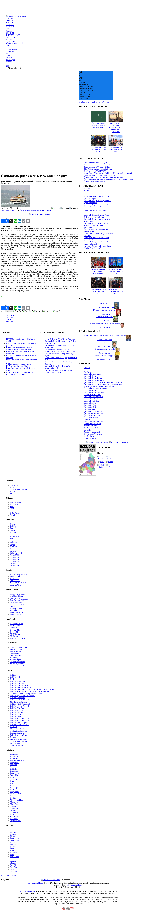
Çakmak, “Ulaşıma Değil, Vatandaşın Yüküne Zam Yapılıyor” (58, 371)
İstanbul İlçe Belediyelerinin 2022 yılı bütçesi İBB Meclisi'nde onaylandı (19, 348)
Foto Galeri (10, 51)
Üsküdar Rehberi (12, 49)
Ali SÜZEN (14, 579)
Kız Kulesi (87, 372)
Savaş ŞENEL (15, 585)
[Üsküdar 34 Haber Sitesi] (16, 16)
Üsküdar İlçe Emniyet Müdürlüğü (96, 388)
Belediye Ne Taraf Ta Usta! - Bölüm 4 (97, 167)
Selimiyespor (15, 658)
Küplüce (13, 798)
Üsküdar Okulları (90, 405)
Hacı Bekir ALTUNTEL (19, 600)
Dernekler (13, 547)
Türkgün (13, 863)
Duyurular (87, 430)
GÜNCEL (9, 18)
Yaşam (12, 541)
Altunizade (14, 759)
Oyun (8, 56)
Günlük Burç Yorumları (92, 424)
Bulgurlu (13, 769)
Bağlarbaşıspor (15, 651)
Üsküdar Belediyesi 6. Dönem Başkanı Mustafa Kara (103, 384)
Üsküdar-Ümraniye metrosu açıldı (18, 364)
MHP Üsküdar (15, 634)
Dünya (12, 842)
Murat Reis (14, 804)
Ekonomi (13, 543)
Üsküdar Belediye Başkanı (93, 378)
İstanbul (14, 210)
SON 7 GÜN (88, 189)
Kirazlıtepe (14, 788)
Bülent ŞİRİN (15, 577)
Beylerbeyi (14, 767)
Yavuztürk (14, 819)
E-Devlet (87, 420)
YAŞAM (9, 31)
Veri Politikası (89, 436)
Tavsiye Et (9, 319)
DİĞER (8, 45)
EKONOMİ (10, 33)
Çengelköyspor (15, 655)
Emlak (12, 549)
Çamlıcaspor (14, 653)
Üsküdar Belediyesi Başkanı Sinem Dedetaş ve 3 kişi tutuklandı (96, 216)
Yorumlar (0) (10, 315)
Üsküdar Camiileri (90, 409)
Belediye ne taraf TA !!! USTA (95, 171)
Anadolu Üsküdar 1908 (18, 647)
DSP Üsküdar (15, 630)
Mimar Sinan (15, 802)
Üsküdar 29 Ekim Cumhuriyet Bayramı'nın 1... (98, 271)
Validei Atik (14, 817)
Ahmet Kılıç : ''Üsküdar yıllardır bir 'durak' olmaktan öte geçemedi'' (108, 173)
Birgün (12, 836)
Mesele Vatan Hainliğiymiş (105, 356)
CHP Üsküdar (15, 628)
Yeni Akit (13, 865)
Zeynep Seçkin (15, 598)
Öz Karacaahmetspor (17, 662)
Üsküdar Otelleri (90, 407)
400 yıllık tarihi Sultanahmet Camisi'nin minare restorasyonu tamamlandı (115, 127)
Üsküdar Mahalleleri (91, 390)
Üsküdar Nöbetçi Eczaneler (94, 399)
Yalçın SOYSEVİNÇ (18, 583)
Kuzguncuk (14, 792)
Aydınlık (13, 834)
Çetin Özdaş (14, 606)
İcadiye (12, 781)
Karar (12, 851)
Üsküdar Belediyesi (91, 376)
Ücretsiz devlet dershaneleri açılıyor (96, 181)
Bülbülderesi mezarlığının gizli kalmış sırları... (100, 175)
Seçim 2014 (14, 561)
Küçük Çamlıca (15, 794)
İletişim (12, 487)
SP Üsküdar (14, 636)
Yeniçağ (13, 869)
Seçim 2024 (14, 555)
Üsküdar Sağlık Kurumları (93, 413)
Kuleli (12, 790)
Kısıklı (12, 785)
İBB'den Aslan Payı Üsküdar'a (17, 366)
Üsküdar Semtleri (90, 403)
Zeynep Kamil (15, 821)
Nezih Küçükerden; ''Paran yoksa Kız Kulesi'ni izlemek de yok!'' (20, 373)
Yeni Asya (14, 871)
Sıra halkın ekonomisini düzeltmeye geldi (105, 323)
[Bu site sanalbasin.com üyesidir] (68, 910)
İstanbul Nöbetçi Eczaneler (93, 422)
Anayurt (13, 832)
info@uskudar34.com (74, 885)
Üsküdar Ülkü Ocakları (18, 638)
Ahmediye (14, 756)
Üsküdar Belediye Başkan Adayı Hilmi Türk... (115, 271)
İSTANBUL (10, 23)
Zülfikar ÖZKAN (16, 613)
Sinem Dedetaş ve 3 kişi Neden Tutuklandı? (60, 339)
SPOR (8, 29)
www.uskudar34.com (35, 883)
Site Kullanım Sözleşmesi (93, 434)
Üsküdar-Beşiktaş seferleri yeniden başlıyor (35, 210)
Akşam (12, 830)
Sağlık (12, 545)
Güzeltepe (13, 779)
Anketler (9, 58)
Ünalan (12, 814)
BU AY (86, 191)
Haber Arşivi (10, 60)
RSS (7, 66)
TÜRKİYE (10, 25)
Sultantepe (14, 812)
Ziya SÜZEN (15, 581)
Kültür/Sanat (14, 536)
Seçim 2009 (14, 565)
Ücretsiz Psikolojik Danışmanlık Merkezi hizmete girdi (103, 177)
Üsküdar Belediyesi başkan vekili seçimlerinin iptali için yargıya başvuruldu (60, 350)
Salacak (13, 806)
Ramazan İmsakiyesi (91, 426)
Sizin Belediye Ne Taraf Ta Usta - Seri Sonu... (100, 165)
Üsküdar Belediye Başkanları (94, 380)
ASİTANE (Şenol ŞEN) (19, 575)
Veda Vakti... (104, 303)
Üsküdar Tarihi (89, 370)
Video (8, 53)
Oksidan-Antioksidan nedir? (105, 349)
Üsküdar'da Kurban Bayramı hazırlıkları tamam (98, 149)
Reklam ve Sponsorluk (92, 432)
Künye (12, 491)
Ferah (12, 777)
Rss (11, 493)
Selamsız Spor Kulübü (18, 666)
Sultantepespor (15, 660)
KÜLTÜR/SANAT (13, 35)
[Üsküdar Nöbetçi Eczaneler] (97, 442)
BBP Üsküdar (15, 626)
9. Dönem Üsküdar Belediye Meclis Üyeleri (100, 386)
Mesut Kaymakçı (16, 602)
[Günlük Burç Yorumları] (118, 442)
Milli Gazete (14, 857)
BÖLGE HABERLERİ (14, 43)
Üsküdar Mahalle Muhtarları (94, 393)
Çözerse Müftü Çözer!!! (104, 317)
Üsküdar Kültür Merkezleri (93, 397)
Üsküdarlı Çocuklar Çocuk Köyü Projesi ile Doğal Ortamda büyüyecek (109, 179)
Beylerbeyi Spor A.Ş (17, 649)
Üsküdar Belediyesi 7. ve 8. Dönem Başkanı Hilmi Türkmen (106, 382)
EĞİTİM (9, 39)
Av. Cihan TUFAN (17, 596)
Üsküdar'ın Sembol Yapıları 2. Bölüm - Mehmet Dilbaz (99, 125)
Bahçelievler (14, 763)
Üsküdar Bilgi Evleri (91, 401)
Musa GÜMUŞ (15, 615)
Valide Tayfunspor (16, 664)
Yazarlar (8, 62)
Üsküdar (87, 368)
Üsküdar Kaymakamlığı (92, 374)
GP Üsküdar (14, 632)
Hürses (12, 846)
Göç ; (105, 342)
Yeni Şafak (14, 867)
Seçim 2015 (14, 559)
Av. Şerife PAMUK (17, 604)
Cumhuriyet (14, 773)
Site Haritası (10, 64)
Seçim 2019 (14, 557)
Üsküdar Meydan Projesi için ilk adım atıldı (116, 149)
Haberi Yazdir (11, 321)
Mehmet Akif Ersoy (17, 800)
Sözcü (12, 859)
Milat (12, 855)
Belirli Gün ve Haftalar (92, 428)
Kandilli (13, 783)
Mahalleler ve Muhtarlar (92, 395)
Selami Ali (14, 808)
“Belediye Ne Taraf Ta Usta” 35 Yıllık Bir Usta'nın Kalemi (104, 336)
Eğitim (12, 538)
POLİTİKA (10, 27)
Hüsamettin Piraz (16, 608)
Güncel (12, 524)
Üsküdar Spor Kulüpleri (92, 415)
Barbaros (13, 765)
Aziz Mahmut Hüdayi (18, 761)
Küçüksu (13, 796)
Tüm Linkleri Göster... (9, 875)
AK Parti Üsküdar (16, 624)
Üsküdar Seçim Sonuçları (93, 417)
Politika (13, 532)
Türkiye (13, 530)
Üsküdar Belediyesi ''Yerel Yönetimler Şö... (99, 291)
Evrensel (13, 844)
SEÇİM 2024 (10, 37)
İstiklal (12, 848)
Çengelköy (14, 775)
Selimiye (13, 810)
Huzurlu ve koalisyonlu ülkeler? (104, 310)
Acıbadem (14, 754)
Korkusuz (13, 853)
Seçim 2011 (14, 563)
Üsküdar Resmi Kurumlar (93, 411)
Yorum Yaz (10, 317)
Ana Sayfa (5, 210)
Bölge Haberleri (16, 553)
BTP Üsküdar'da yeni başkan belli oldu (98, 169)
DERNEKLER (11, 41)
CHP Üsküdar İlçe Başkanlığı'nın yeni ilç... (116, 291)
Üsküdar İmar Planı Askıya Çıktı (95, 163)
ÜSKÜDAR (10, 21)
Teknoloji (13, 551)
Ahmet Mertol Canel (17, 594)
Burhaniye (14, 771)
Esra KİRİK (14, 610)
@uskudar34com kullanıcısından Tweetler (94, 102)
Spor (12, 534)
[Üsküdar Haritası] (87, 475)
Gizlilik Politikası (90, 438)
